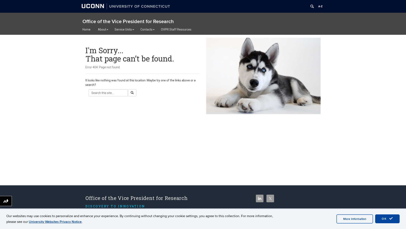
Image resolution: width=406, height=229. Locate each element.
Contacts (146, 29)
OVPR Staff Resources (176, 29)
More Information (354, 219)
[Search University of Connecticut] (312, 6)
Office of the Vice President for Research (128, 21)
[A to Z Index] (320, 6)
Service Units (123, 29)
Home (86, 29)
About (102, 29)
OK (385, 219)
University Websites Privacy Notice (55, 222)
